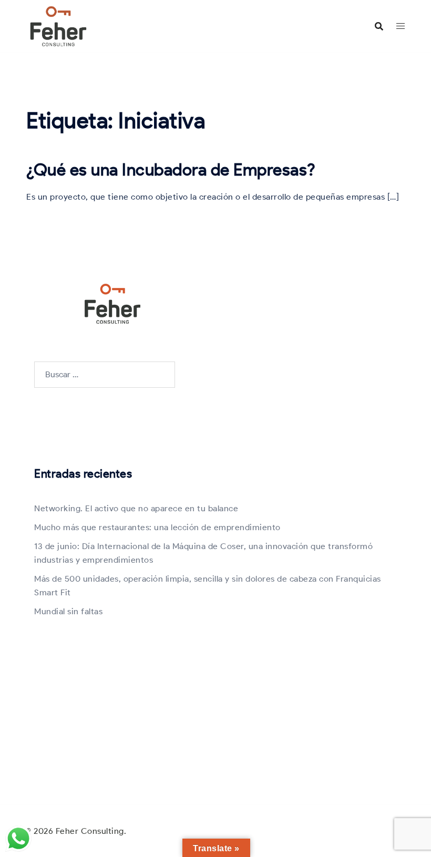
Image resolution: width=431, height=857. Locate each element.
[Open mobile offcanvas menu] (400, 26)
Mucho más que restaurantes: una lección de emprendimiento (157, 527)
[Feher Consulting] (58, 25)
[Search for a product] (379, 26)
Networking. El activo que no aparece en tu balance (136, 508)
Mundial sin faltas (68, 611)
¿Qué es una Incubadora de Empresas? (171, 169)
